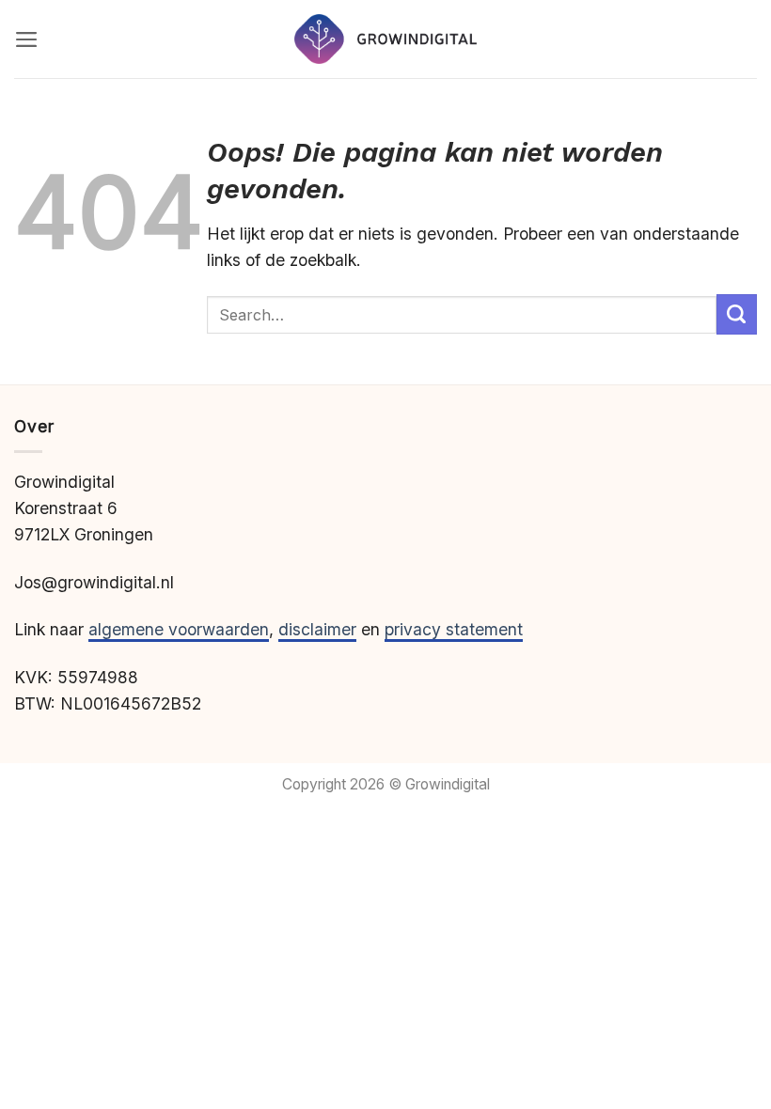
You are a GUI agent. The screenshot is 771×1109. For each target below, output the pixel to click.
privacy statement (454, 629)
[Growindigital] (385, 39)
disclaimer (317, 629)
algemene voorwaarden (178, 629)
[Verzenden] (736, 314)
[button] (26, 39)
